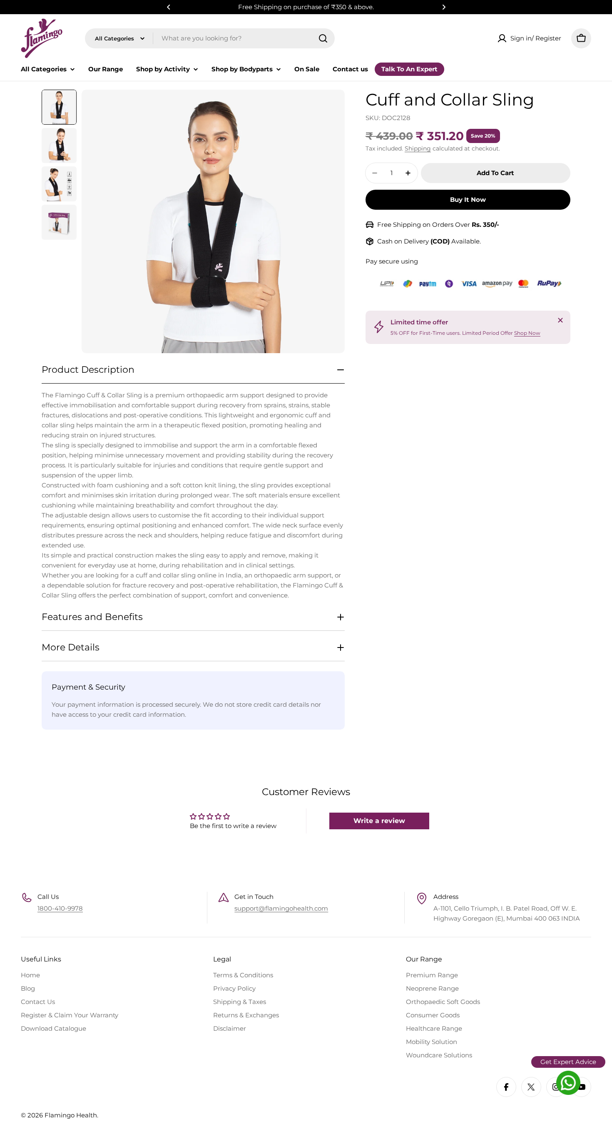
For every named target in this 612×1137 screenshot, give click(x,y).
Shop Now (527, 332)
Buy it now (468, 199)
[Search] (323, 38)
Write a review (379, 821)
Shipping (418, 148)
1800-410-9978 (60, 908)
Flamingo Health (71, 1115)
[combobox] (210, 38)
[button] (169, 7)
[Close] (560, 320)
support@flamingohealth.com (281, 908)
